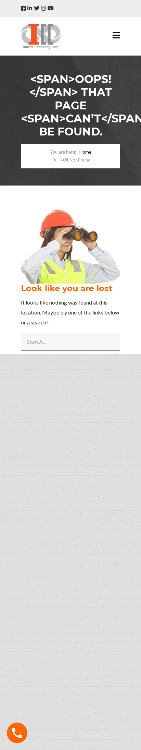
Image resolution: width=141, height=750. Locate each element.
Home (85, 152)
